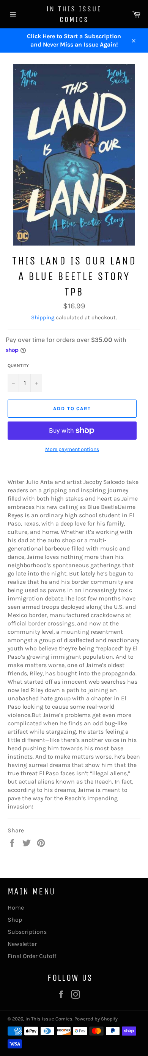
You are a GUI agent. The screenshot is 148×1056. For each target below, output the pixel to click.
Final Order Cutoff (32, 956)
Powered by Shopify (96, 1019)
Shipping (42, 317)
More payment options (72, 449)
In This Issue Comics (74, 14)
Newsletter (22, 943)
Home (16, 907)
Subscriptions (27, 931)
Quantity (18, 365)
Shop (15, 919)
